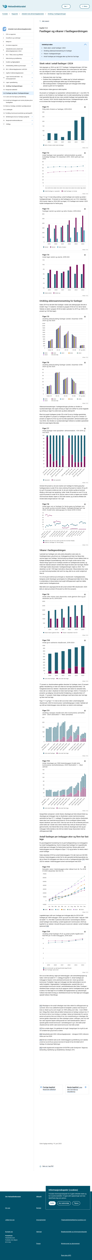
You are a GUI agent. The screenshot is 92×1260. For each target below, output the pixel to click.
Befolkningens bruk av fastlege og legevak (16, 117)
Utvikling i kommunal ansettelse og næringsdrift (17, 113)
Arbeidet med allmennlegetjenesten (19, 29)
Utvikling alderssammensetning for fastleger (58, 51)
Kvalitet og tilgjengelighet (11, 62)
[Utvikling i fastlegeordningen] (32, 86)
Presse (38, 1243)
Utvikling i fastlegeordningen (12, 86)
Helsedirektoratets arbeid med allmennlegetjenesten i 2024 (13, 50)
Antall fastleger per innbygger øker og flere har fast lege (61, 56)
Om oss (7, 1208)
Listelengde (7, 109)
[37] (41, 589)
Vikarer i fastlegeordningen (52, 54)
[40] (47, 926)
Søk (65, 6)
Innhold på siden (47, 44)
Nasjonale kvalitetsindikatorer (12, 120)
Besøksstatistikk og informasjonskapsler (74, 1232)
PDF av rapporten (9, 34)
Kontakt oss (9, 1232)
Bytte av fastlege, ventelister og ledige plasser (17, 106)
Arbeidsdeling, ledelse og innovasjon (14, 65)
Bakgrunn (7, 41)
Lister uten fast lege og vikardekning (14, 96)
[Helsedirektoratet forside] (15, 6)
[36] (78, 579)
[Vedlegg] (32, 124)
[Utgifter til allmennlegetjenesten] (32, 73)
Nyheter (38, 1208)
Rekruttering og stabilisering (12, 58)
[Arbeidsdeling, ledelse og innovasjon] (32, 66)
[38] (51, 831)
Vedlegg (6, 124)
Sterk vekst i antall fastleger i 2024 (54, 48)
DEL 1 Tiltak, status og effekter (13, 54)
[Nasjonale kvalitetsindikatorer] (32, 120)
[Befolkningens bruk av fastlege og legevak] (32, 117)
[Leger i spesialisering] (32, 82)
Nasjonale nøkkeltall (10, 89)
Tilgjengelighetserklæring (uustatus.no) (73, 1220)
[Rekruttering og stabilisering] (32, 58)
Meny (85, 6)
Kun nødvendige (64, 1203)
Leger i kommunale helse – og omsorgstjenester (12, 77)
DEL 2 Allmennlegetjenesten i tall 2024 (15, 69)
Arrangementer (41, 1220)
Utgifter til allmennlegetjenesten (13, 73)
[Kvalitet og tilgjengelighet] (32, 62)
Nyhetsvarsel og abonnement (70, 1243)
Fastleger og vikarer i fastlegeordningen (16, 93)
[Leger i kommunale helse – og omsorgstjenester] (32, 78)
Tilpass (76, 1203)
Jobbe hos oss (9, 1220)
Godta (52, 1203)
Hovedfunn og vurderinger (11, 38)
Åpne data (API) (66, 1255)
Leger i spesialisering (10, 82)
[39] (83, 859)
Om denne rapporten (10, 45)
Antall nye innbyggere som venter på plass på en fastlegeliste (18, 101)
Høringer (39, 1232)
